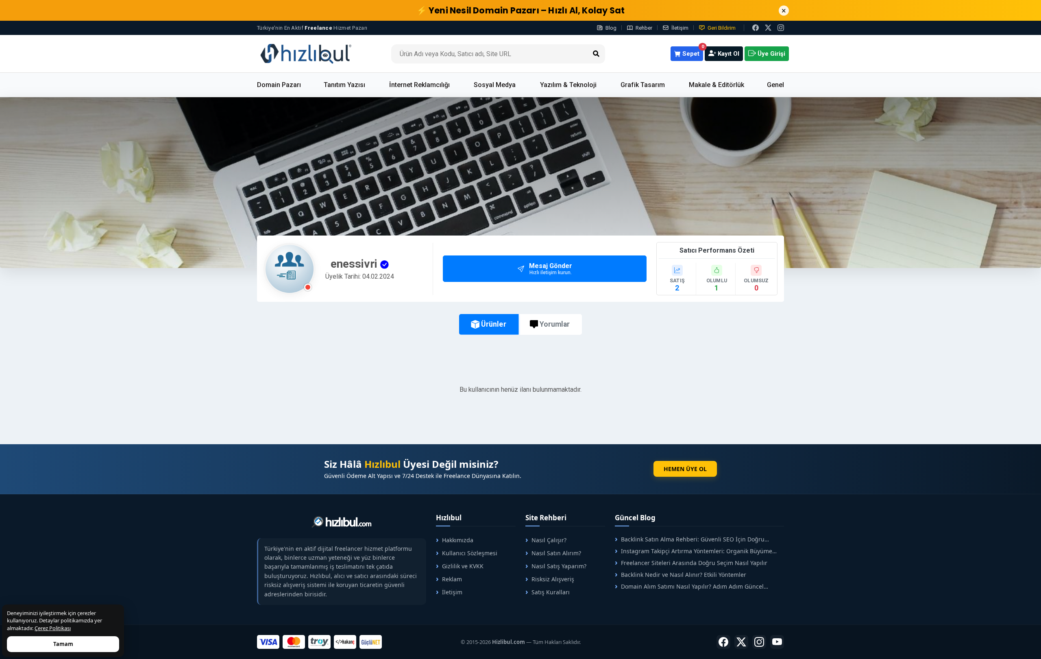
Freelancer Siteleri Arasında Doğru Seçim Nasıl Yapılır (694, 563)
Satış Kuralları (550, 592)
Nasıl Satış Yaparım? (558, 566)
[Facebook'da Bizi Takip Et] (755, 27)
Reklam (452, 579)
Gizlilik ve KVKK (462, 566)
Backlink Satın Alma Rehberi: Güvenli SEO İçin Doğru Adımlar (689, 539)
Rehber (644, 28)
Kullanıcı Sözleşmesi (469, 553)
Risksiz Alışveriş (552, 579)
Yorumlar (555, 324)
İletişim (679, 28)
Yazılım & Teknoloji (568, 85)
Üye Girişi (770, 53)
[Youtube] (777, 642)
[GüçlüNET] (370, 641)
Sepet (692, 51)
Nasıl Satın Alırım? (556, 553)
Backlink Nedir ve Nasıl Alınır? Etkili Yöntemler (683, 574)
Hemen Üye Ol (685, 469)
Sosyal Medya (495, 85)
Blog (610, 28)
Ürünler (493, 324)
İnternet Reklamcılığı (419, 85)
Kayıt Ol (727, 53)
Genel (775, 85)
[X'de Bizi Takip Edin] (768, 27)
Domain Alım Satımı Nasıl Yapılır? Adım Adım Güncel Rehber (689, 586)
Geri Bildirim (722, 28)
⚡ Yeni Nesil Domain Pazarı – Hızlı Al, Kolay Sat (520, 10)
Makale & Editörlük (716, 85)
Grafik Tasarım (643, 85)
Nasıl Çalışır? (548, 540)
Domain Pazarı (279, 85)
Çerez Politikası (53, 628)
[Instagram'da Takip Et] (780, 27)
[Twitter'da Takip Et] (741, 642)
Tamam (63, 644)
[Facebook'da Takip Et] (723, 642)
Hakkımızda (457, 540)
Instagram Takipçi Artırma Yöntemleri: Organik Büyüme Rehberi (693, 551)
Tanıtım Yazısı (344, 85)
